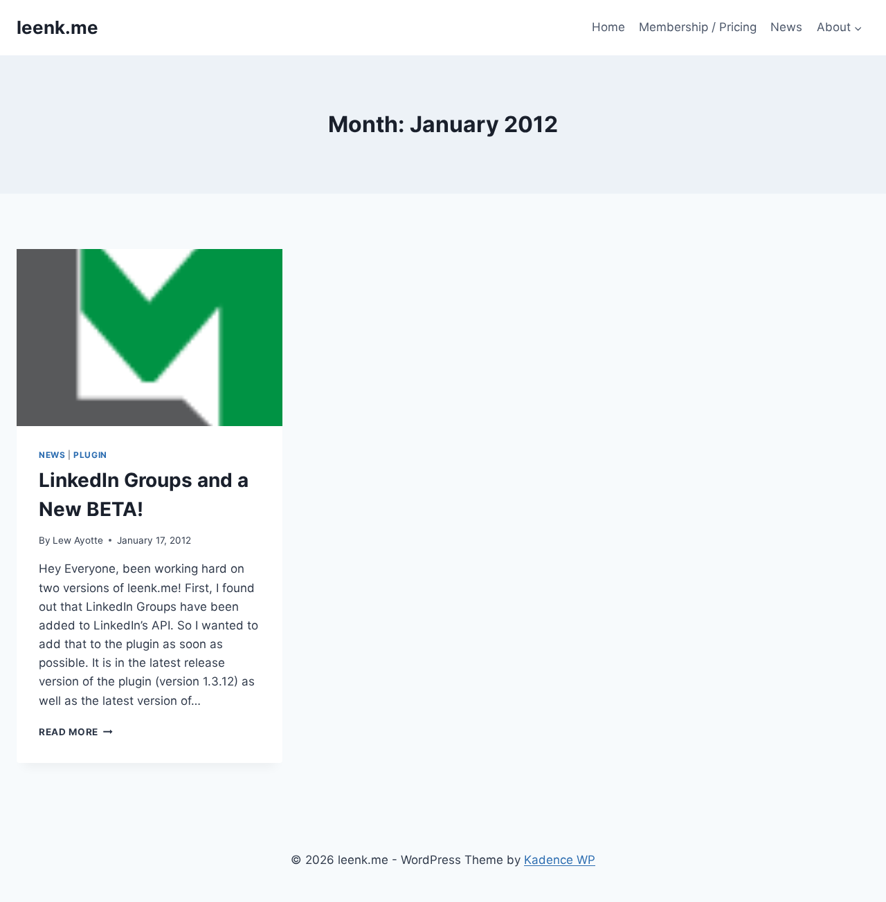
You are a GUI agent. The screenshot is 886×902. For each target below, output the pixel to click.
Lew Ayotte (78, 540)
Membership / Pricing (698, 27)
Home (608, 27)
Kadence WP (559, 860)
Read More (76, 731)
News (786, 27)
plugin (90, 455)
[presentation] (149, 337)
